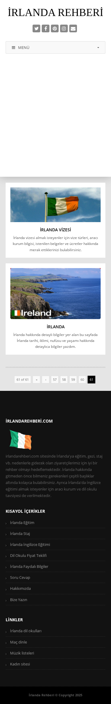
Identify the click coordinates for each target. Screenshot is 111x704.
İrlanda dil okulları (25, 630)
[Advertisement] (55, 118)
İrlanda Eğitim (22, 522)
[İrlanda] (55, 293)
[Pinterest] (55, 28)
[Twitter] (36, 28)
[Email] (73, 28)
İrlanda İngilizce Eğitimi (30, 544)
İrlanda (56, 326)
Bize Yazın (18, 599)
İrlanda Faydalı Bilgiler (29, 566)
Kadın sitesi (20, 664)
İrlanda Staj (20, 533)
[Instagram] (64, 28)
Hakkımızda (20, 588)
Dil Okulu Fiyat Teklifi (28, 555)
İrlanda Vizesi (55, 229)
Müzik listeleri (22, 653)
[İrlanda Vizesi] (55, 204)
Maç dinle (18, 642)
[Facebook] (45, 28)
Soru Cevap (20, 577)
